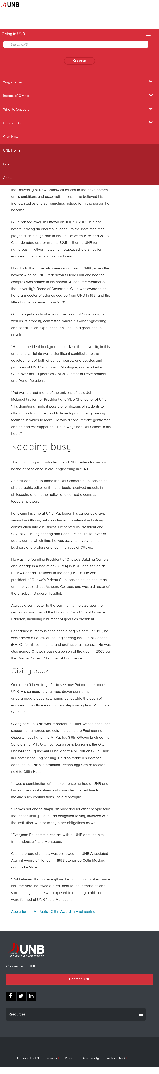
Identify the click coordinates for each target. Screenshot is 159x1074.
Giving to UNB (13, 34)
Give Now (10, 137)
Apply (8, 178)
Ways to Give (13, 82)
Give (6, 164)
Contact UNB (79, 979)
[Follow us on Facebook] (11, 996)
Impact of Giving (16, 96)
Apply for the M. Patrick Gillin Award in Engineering (53, 912)
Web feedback (116, 1058)
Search (81, 60)
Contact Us (12, 123)
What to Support (16, 109)
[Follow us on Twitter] (21, 996)
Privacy (70, 1058)
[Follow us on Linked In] (31, 996)
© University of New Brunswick (36, 1058)
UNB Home (12, 150)
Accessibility (91, 1058)
